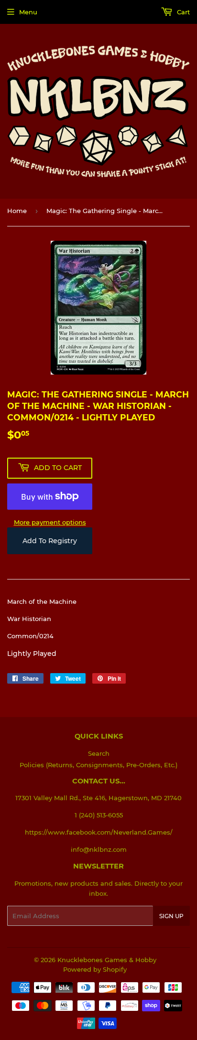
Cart (182, 12)
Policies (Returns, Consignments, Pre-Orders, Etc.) (98, 765)
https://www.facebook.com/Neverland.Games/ (99, 832)
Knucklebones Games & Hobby (106, 960)
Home (17, 210)
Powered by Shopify (95, 969)
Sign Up (171, 916)
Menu (28, 12)
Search (98, 753)
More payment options (50, 522)
